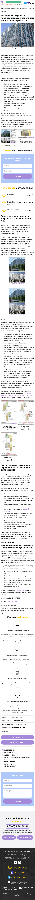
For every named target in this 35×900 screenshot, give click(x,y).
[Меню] (32, 3)
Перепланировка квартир (12, 717)
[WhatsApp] (27, 3)
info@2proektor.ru (12, 601)
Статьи (5, 731)
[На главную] (2, 3)
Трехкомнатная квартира (17, 314)
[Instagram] (19, 862)
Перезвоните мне (25, 837)
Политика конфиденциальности (17, 858)
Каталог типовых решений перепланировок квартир (19, 8)
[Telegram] (25, 3)
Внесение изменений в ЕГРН (13, 728)
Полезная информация (17, 855)
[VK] (15, 862)
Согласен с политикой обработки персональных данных (17, 179)
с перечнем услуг (21, 590)
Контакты (9, 851)
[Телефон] (30, 3)
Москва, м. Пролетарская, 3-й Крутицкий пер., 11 (19, 883)
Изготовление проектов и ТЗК (14, 724)
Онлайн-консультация (17, 742)
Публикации (25, 851)
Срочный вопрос (17, 737)
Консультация (9, 837)
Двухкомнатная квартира (17, 283)
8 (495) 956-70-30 (9, 752)
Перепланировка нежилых (13, 720)
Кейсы (16, 851)
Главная (3, 8)
